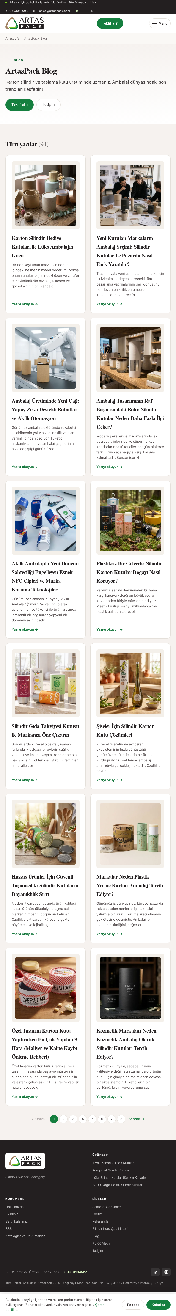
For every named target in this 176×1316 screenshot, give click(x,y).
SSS (9, 1229)
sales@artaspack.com (54, 11)
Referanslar (101, 1221)
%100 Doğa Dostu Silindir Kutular (117, 1185)
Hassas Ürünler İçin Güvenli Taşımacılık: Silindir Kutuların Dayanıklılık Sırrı (45, 885)
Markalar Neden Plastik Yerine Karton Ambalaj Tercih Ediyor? (129, 885)
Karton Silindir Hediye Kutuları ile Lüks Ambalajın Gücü (42, 246)
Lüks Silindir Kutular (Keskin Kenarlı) (119, 1178)
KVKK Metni (101, 1243)
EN (82, 11)
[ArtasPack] (25, 1161)
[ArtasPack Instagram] (166, 1272)
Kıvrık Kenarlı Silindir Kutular (113, 1163)
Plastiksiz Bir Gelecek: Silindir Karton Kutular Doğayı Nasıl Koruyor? (129, 572)
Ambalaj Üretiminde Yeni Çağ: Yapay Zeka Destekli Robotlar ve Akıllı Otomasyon (45, 409)
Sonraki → (137, 1119)
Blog (95, 1236)
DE (93, 11)
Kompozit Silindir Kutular (110, 1170)
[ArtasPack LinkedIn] (155, 1272)
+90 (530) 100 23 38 (20, 11)
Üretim (97, 1214)
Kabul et (158, 1305)
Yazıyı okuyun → (25, 304)
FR (87, 11)
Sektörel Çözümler (106, 1207)
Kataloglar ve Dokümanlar (25, 1236)
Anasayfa (12, 38)
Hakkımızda (15, 1207)
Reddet (133, 1305)
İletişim (49, 104)
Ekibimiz (12, 1214)
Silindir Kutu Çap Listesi (110, 1229)
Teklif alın (110, 23)
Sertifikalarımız (17, 1221)
